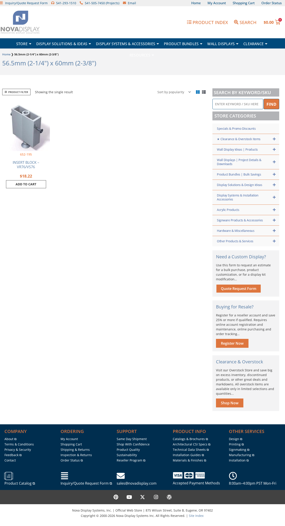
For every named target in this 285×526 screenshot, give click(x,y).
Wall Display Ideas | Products (237, 149)
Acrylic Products (228, 210)
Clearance (253, 43)
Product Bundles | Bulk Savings (239, 174)
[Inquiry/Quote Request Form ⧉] (65, 476)
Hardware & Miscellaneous (235, 231)
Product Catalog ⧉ (19, 483)
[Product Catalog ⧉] (8, 476)
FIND (271, 104)
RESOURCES (140, 55)
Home (6, 54)
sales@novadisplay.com (137, 483)
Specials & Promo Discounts (236, 128)
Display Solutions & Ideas (61, 43)
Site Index (196, 516)
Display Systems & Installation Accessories (237, 197)
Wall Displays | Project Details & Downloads (239, 162)
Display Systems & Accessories (125, 43)
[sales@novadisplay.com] (121, 476)
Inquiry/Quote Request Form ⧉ (86, 483)
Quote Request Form (238, 288)
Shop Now (229, 403)
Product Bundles (181, 43)
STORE (22, 43)
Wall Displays (221, 43)
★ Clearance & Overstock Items (239, 139)
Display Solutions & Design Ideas (239, 185)
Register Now (232, 343)
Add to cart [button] (26, 184)
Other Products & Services (235, 241)
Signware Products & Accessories (240, 220)
